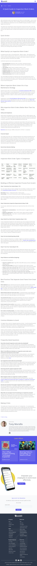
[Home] (2, 6)
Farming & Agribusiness (23, 549)
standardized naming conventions (9, 190)
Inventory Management (12, 546)
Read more (3, 129)
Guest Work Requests (12, 543)
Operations (9, 5)
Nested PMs (10, 548)
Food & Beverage (22, 543)
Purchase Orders (11, 552)
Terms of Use (11, 530)
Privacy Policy (11, 535)
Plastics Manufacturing (23, 548)
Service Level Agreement (12, 532)
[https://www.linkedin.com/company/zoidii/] (16, 560)
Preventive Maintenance (23, 532)
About (9, 521)
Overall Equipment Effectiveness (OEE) (17, 98)
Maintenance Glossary (23, 530)
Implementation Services (23, 527)
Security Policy (11, 533)
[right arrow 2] (6, 5)
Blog (5, 5)
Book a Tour (21, 483)
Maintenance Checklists (12, 551)
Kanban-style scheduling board (29, 240)
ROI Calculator (22, 534)
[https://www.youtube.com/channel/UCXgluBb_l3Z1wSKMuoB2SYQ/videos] (18, 560)
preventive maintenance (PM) (25, 90)
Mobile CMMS (11, 549)
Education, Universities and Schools (24, 555)
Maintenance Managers (23, 535)
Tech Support (22, 524)
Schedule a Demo (11, 524)
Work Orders (10, 541)
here (10, 358)
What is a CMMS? (22, 529)
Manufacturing (22, 541)
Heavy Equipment (22, 552)
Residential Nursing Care (23, 546)
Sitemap (10, 526)
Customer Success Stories (23, 526)
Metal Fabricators (22, 551)
